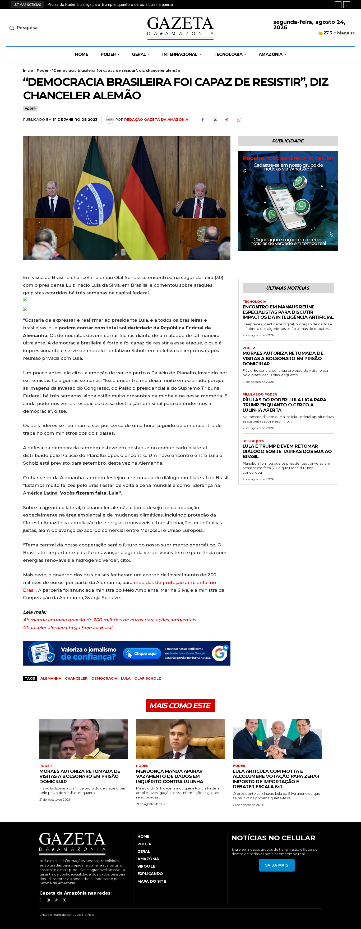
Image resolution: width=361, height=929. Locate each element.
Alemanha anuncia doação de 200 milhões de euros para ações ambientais (109, 619)
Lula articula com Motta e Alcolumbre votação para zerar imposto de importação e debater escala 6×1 (276, 779)
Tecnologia (254, 302)
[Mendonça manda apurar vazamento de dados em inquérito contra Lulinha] (180, 739)
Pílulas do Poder (260, 394)
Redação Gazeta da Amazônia (156, 119)
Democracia (104, 678)
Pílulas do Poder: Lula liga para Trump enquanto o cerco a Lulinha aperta (284, 405)
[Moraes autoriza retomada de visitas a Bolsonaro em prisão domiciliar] (83, 739)
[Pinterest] (226, 120)
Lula (126, 678)
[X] (214, 120)
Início (28, 70)
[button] (46, 28)
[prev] (338, 4)
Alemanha (50, 678)
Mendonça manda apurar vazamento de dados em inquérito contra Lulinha (169, 776)
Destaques (253, 441)
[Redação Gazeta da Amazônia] (110, 120)
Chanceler (76, 678)
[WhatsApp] (239, 120)
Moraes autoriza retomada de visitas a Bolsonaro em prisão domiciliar (283, 358)
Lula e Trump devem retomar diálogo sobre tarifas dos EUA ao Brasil (108, 4)
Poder (43, 70)
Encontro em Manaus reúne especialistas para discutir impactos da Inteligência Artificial (288, 312)
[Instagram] (48, 900)
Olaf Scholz (147, 678)
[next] (346, 4)
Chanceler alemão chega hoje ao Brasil (67, 627)
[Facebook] (202, 120)
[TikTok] (56, 900)
